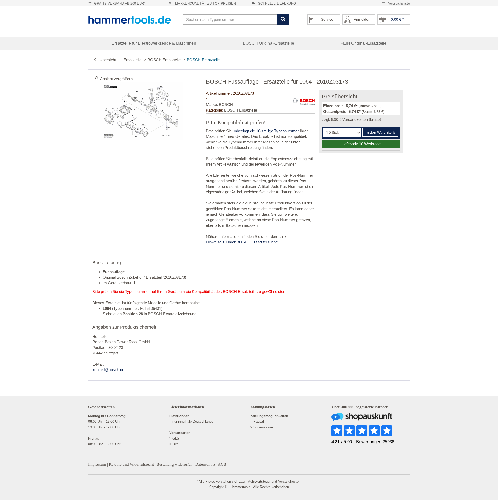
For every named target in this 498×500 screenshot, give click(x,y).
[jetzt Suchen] (282, 19)
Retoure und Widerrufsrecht (131, 464)
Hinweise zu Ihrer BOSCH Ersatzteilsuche (242, 242)
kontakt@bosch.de (108, 369)
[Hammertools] (133, 20)
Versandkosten (289, 481)
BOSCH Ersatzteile (164, 60)
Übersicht (106, 60)
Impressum (97, 464)
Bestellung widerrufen (174, 464)
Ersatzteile (132, 60)
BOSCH (226, 104)
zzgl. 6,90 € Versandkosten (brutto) (351, 119)
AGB (222, 464)
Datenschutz (205, 464)
